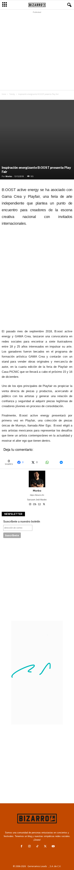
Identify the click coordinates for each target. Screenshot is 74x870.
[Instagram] (30, 504)
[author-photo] (37, 479)
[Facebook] (21, 846)
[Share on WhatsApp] (50, 462)
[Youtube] (52, 846)
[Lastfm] (35, 504)
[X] (44, 504)
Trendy (12, 94)
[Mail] (39, 504)
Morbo (9, 176)
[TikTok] (37, 846)
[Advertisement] (37, 52)
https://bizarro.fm (37, 495)
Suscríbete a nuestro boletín (21, 521)
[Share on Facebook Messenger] (65, 462)
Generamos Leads (37, 866)
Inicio (4, 94)
